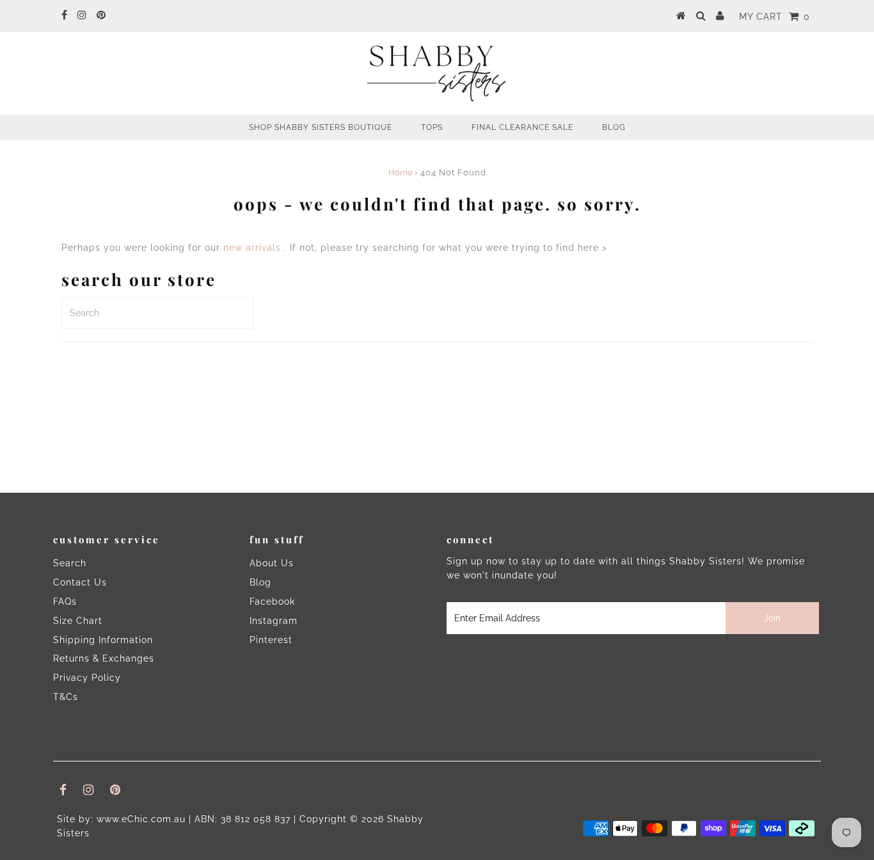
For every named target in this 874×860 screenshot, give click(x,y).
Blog (260, 582)
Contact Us (80, 582)
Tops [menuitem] (432, 127)
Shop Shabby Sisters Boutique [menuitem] (320, 127)
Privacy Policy (87, 678)
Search (69, 563)
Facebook (272, 601)
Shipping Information (103, 640)
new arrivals (252, 248)
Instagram (274, 621)
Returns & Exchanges (103, 658)
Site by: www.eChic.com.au (121, 819)
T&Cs (65, 697)
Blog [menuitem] (614, 127)
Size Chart (77, 621)
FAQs (65, 601)
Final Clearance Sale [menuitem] (522, 127)
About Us (272, 563)
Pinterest (271, 640)
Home (400, 172)
